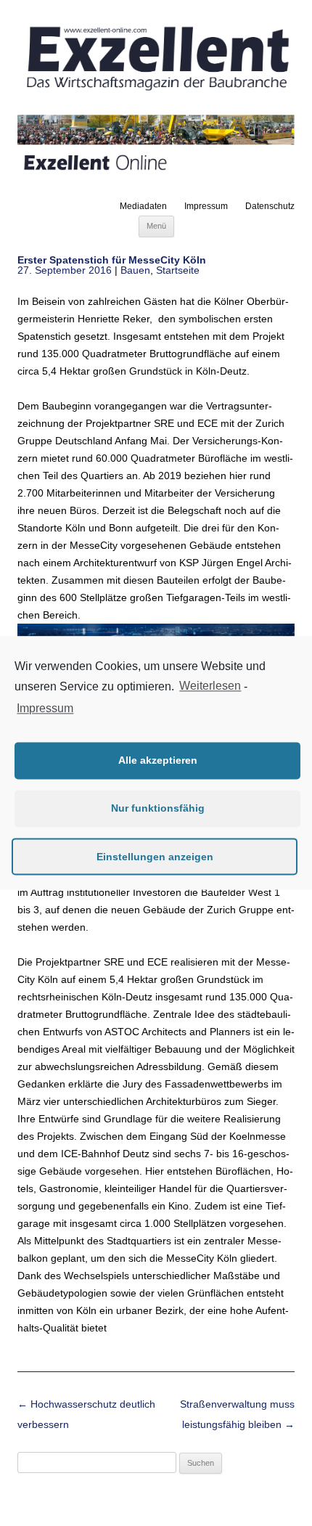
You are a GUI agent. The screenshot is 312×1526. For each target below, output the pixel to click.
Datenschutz (270, 206)
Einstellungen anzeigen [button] (155, 856)
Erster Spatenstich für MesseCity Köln (111, 260)
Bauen (135, 270)
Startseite (178, 270)
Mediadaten (143, 206)
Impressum (206, 206)
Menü (156, 225)
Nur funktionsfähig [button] (158, 809)
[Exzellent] (156, 92)
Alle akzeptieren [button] (157, 761)
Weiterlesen (210, 686)
